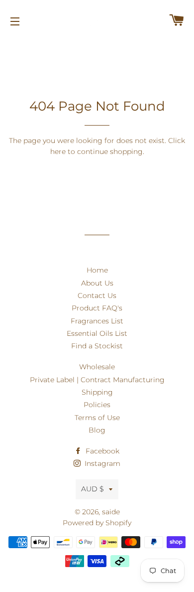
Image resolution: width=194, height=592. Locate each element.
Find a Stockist (97, 345)
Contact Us (97, 295)
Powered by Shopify (97, 522)
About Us (97, 283)
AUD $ (92, 488)
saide (111, 511)
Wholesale (97, 366)
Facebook (101, 450)
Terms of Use (97, 417)
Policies (97, 404)
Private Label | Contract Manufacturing (97, 379)
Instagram (101, 463)
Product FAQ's (97, 307)
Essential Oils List (97, 333)
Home (97, 270)
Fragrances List (97, 320)
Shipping (97, 392)
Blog (97, 430)
